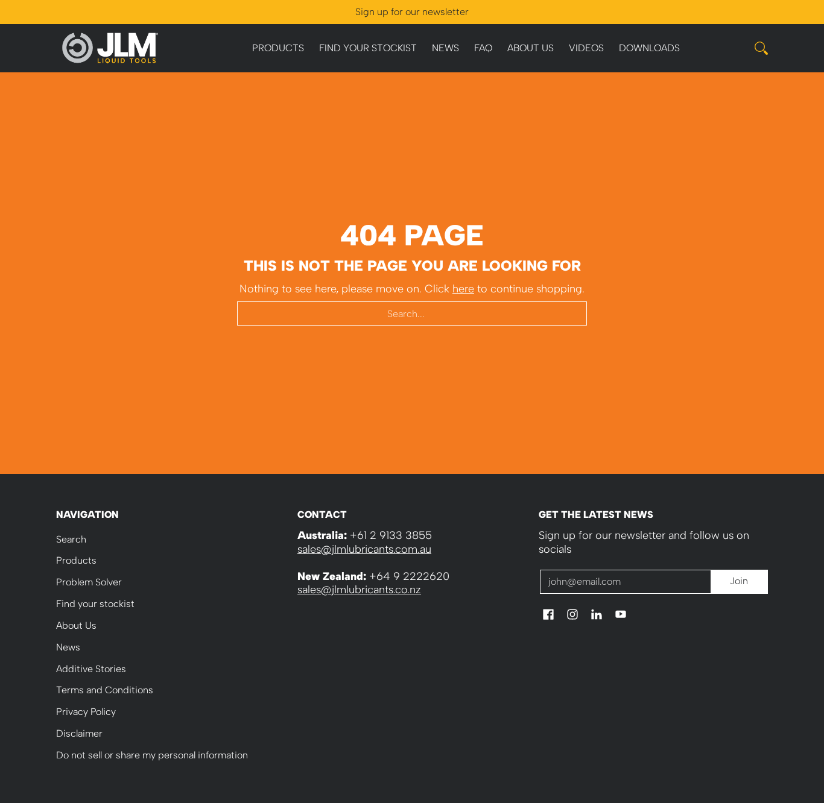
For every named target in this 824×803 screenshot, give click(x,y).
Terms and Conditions (104, 690)
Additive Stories (91, 669)
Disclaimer (79, 733)
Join (739, 581)
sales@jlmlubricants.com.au (364, 549)
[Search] (761, 48)
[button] (548, 615)
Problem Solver (89, 582)
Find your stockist (95, 603)
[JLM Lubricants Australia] (110, 48)
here (463, 288)
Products (76, 560)
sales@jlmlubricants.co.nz (359, 589)
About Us (76, 625)
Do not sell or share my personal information (152, 755)
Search (71, 539)
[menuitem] (278, 48)
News (68, 647)
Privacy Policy (86, 711)
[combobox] (412, 313)
